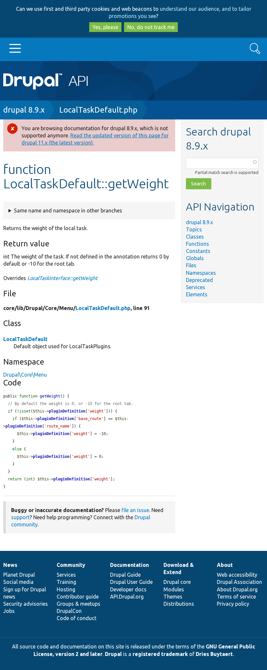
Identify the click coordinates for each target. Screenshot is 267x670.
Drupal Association (239, 582)
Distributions (178, 604)
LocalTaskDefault (25, 339)
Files (191, 265)
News (10, 565)
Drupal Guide (125, 575)
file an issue (135, 510)
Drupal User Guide (131, 582)
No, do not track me (151, 27)
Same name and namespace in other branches (68, 210)
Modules (173, 589)
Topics (194, 229)
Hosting (66, 589)
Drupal (113, 654)
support (20, 517)
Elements (196, 294)
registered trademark (160, 654)
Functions (197, 244)
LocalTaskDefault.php (98, 109)
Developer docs (128, 589)
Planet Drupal (19, 575)
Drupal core (177, 582)
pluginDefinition (67, 411)
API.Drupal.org (127, 597)
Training (66, 582)
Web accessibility (237, 575)
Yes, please (105, 27)
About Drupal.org (237, 589)
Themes (172, 597)
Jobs (9, 611)
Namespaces (201, 273)
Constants (198, 251)
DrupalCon (69, 611)
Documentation (129, 565)
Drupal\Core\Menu (25, 375)
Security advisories (25, 604)
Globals (195, 258)
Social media (18, 582)
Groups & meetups (78, 604)
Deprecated (199, 280)
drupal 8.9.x (24, 109)
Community (71, 565)
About (225, 565)
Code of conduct (76, 618)
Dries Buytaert (214, 654)
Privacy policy (233, 604)
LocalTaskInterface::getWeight (62, 278)
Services (195, 287)
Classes (195, 237)
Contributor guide (78, 597)
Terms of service (236, 597)
